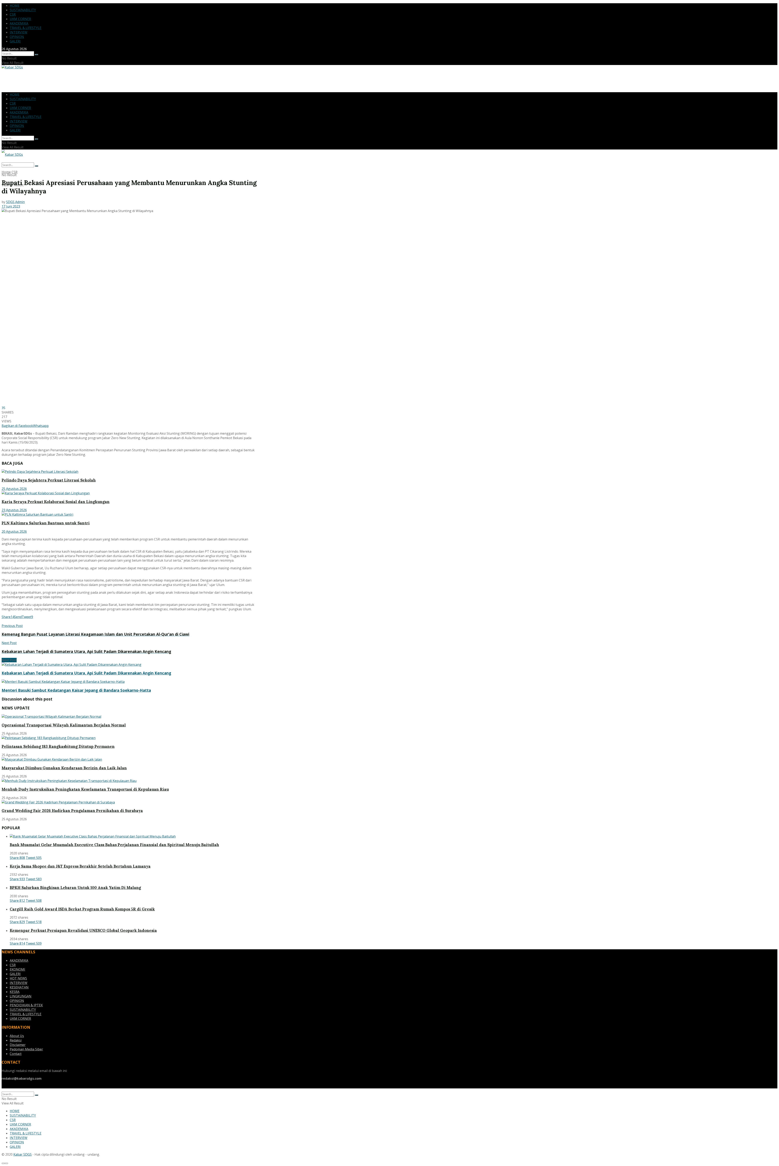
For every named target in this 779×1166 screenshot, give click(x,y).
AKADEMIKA (19, 23)
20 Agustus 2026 (14, 531)
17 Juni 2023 (11, 206)
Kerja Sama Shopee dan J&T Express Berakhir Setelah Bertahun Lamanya (80, 866)
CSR (13, 14)
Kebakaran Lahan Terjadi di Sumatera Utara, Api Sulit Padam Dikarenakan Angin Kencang (86, 673)
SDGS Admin (15, 202)
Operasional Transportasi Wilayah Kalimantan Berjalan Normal (64, 725)
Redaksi (16, 1040)
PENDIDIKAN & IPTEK (26, 1005)
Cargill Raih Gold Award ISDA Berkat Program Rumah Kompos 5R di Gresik (82, 909)
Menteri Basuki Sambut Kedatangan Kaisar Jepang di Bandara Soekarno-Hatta (76, 690)
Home (6, 172)
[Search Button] (36, 54)
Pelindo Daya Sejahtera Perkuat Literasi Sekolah (49, 480)
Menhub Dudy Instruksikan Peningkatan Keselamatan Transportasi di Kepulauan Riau (85, 789)
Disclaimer (18, 1045)
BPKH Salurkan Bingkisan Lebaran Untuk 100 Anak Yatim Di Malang (75, 887)
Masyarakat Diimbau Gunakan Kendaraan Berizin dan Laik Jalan (64, 767)
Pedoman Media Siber (26, 1049)
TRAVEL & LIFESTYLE (25, 28)
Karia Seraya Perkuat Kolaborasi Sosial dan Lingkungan (56, 501)
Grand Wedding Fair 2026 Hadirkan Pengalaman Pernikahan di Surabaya (72, 810)
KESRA (14, 992)
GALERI (15, 41)
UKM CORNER (20, 19)
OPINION (17, 37)
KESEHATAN (19, 987)
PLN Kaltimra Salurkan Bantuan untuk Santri (46, 523)
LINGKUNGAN (20, 996)
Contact (16, 1053)
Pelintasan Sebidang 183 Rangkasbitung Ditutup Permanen (58, 746)
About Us (17, 1036)
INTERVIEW (18, 32)
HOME (14, 5)
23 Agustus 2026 (14, 510)
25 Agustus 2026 (14, 488)
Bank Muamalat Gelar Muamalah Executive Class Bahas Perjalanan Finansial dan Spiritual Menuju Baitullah (114, 844)
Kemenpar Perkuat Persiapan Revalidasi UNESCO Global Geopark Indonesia (83, 930)
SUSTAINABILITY (23, 10)
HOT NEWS (18, 978)
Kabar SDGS (22, 1154)
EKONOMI (17, 969)
